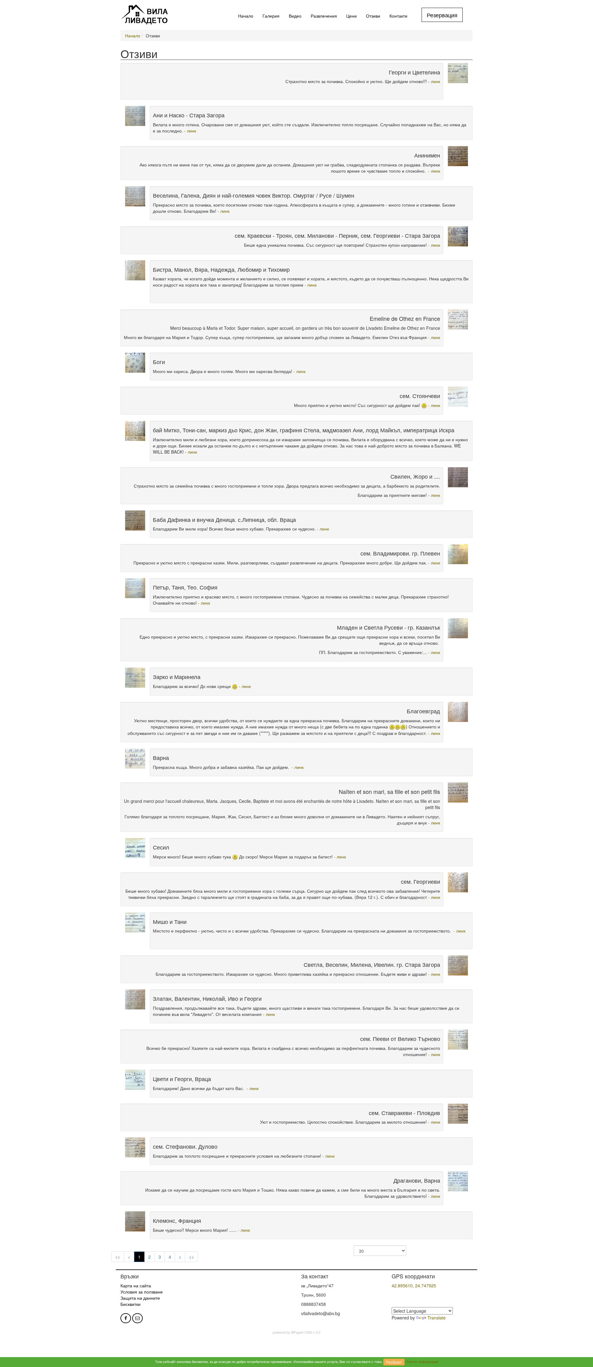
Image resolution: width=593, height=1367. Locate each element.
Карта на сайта (135, 1285)
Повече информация (422, 1361)
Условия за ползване (141, 1292)
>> (191, 1257)
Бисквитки (130, 1304)
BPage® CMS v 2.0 (305, 1332)
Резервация (442, 15)
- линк (190, 131)
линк (435, 81)
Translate (436, 1318)
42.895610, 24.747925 (414, 1285)
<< (117, 1257)
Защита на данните (140, 1298)
